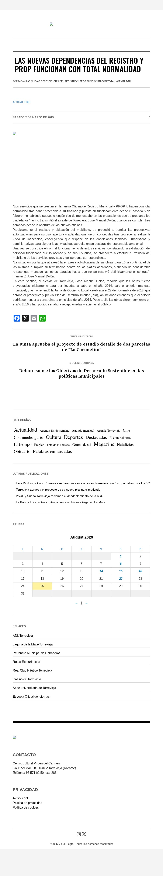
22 (120, 578)
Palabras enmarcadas (52, 451)
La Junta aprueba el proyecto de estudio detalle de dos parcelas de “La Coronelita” (81, 347)
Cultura (53, 437)
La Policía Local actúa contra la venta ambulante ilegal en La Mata (60, 502)
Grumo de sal (81, 444)
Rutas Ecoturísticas (26, 661)
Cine (126, 430)
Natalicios (125, 444)
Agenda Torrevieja (108, 430)
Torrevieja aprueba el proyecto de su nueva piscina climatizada (58, 489)
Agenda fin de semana (54, 430)
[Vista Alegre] (81, 24)
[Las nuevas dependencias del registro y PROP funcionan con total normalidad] (81, 165)
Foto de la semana (58, 445)
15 (120, 571)
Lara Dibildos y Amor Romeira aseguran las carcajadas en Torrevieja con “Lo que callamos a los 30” (83, 483)
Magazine (104, 444)
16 (140, 571)
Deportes (73, 437)
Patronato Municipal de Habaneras (36, 653)
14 (101, 571)
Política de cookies (26, 807)
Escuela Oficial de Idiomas (31, 696)
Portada (18, 81)
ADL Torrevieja (23, 635)
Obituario (22, 451)
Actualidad (21, 102)
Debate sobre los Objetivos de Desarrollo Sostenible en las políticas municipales (81, 373)
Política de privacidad (27, 803)
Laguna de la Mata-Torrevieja (33, 644)
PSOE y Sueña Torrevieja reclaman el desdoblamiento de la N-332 (60, 496)
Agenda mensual (83, 430)
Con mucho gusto (28, 437)
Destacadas (96, 437)
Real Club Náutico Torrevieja (32, 670)
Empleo (39, 444)
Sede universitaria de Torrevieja (34, 688)
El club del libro (120, 437)
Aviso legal (20, 798)
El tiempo (23, 444)
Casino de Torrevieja (27, 679)
